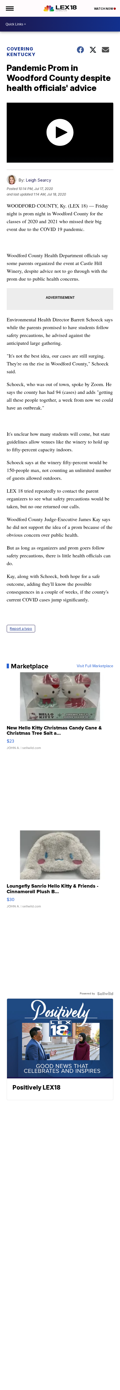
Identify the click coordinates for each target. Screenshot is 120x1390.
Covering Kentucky (21, 51)
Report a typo (21, 629)
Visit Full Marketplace (95, 666)
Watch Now (104, 8)
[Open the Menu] (9, 8)
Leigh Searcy (38, 180)
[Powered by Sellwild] (105, 994)
